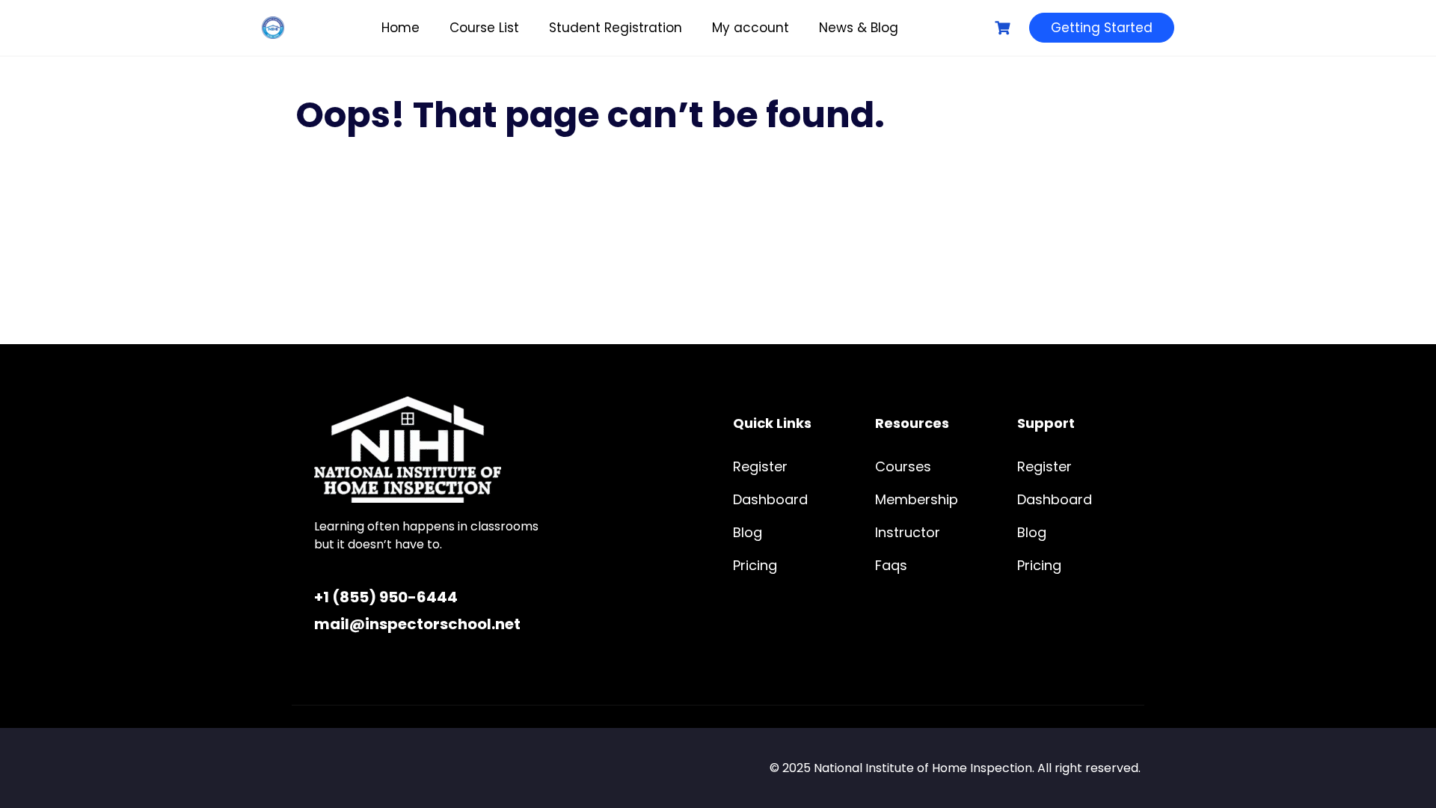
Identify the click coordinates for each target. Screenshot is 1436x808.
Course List (484, 28)
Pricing (755, 565)
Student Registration (615, 28)
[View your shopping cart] (1004, 28)
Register (760, 466)
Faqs (891, 565)
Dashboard (770, 499)
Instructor (907, 532)
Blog (747, 532)
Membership (916, 499)
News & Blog (858, 28)
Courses (903, 466)
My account (750, 28)
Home (400, 28)
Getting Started (1102, 28)
